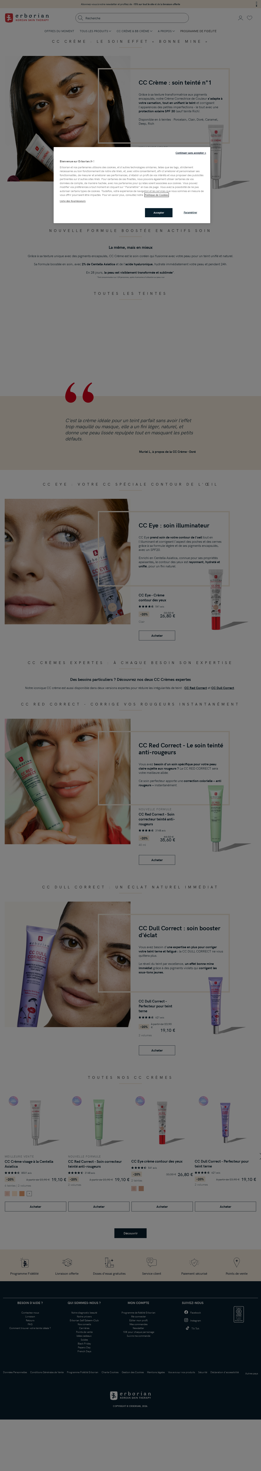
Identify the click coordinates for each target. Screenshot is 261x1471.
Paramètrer (190, 212)
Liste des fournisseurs (73, 201)
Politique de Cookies (156, 195)
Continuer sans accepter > (191, 153)
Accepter (159, 212)
